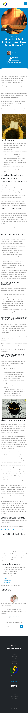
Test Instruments (14, 701)
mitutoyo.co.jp (7, 577)
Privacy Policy (15, 658)
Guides (14, 692)
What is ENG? (14, 681)
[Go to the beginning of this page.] (14, 632)
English (14, 645)
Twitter (14, 654)
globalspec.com (7, 578)
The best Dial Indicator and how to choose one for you (13, 529)
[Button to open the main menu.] (25, 3)
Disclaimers (14, 661)
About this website (15, 696)
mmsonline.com (7, 580)
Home (12, 36)
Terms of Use (14, 656)
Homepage (14, 689)
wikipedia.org (7, 582)
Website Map (14, 663)
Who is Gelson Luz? (14, 617)
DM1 (16, 36)
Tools (15, 694)
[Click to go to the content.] (14, 72)
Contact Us (14, 698)
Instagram (15, 652)
